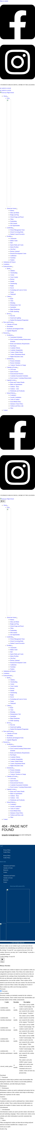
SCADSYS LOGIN (5, 90)
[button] (17, 88)
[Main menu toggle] (2, 501)
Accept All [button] (12, 956)
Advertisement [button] (4, 1107)
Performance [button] (3, 1086)
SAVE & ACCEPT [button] (5, 1126)
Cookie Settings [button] (4, 956)
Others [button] (2, 1118)
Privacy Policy (6, 850)
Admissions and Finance (9, 865)
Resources (5, 870)
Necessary (5, 991)
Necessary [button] (3, 989)
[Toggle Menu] (7, 96)
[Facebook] (17, 41)
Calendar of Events (8, 868)
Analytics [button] (2, 1096)
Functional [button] (3, 1075)
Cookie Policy (6, 852)
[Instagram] (17, 81)
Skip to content (4, 1)
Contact (5, 872)
